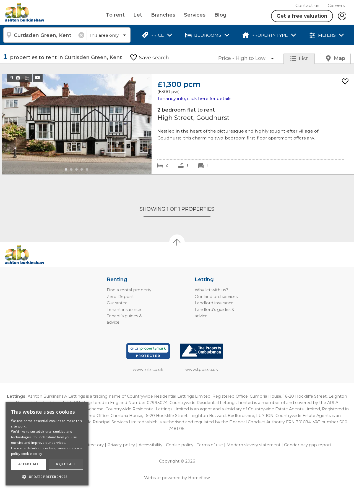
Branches (163, 15)
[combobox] (45, 35)
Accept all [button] (28, 464)
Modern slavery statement (253, 444)
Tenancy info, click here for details (194, 98)
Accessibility (150, 444)
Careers (336, 5)
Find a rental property (129, 289)
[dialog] (47, 443)
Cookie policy (179, 444)
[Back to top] (36, 254)
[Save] (345, 82)
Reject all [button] (66, 464)
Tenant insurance (124, 309)
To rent (115, 15)
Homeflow (199, 477)
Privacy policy (121, 444)
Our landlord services (216, 296)
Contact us (307, 5)
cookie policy (31, 453)
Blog (220, 15)
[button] (47, 476)
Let (137, 15)
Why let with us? (211, 289)
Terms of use (210, 444)
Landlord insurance (214, 302)
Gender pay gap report (307, 444)
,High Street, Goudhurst (178, 123)
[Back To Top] (177, 242)
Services (194, 15)
